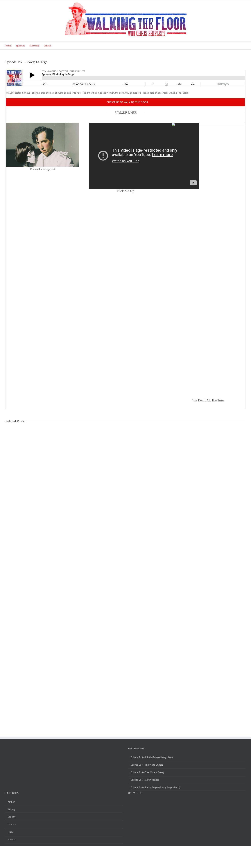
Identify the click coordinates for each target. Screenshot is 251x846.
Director (12, 824)
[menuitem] (11, 45)
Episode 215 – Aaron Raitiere (144, 779)
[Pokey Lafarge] (42, 124)
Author (11, 801)
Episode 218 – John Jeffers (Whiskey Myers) (151, 757)
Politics (11, 839)
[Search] (57, 45)
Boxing (11, 809)
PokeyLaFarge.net (42, 169)
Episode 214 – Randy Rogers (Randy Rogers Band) (155, 787)
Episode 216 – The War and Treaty (147, 772)
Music (10, 832)
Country (11, 816)
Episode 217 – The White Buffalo (146, 764)
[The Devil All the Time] (208, 124)
